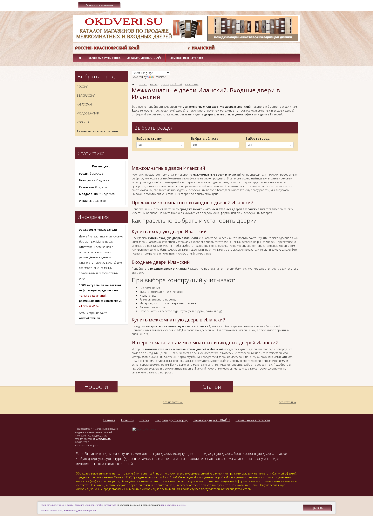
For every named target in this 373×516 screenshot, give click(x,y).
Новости (127, 420)
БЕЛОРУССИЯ (86, 95)
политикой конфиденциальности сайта (139, 505)
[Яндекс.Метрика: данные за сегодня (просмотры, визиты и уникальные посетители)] (144, 429)
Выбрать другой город (104, 58)
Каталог (143, 84)
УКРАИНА (83, 122)
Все (141, 144)
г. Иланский (191, 84)
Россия (153, 84)
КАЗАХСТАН (84, 104)
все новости (171, 402)
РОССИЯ (82, 86)
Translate (160, 77)
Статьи (144, 420)
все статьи (286, 402)
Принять (317, 508)
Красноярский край (171, 84)
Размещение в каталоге (186, 58)
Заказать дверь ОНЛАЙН (144, 58)
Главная (109, 420)
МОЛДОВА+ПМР (88, 113)
